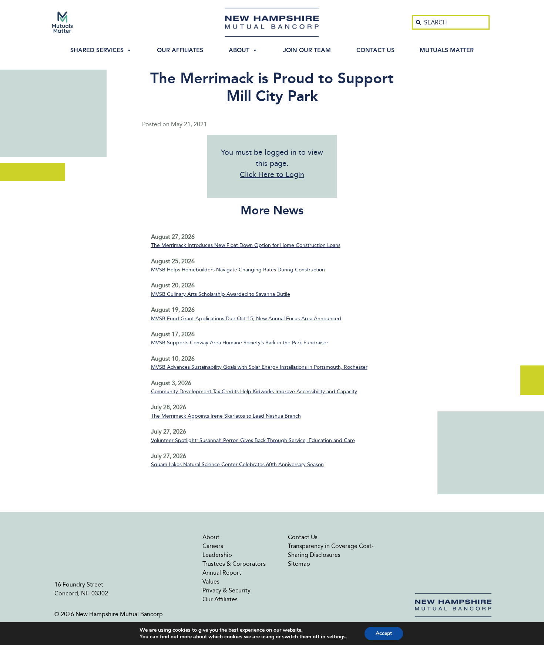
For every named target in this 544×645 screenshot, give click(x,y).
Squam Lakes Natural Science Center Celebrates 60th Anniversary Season (237, 464)
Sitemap (299, 563)
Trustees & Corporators (234, 563)
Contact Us (375, 50)
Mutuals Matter (447, 50)
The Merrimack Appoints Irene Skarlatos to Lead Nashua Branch (226, 416)
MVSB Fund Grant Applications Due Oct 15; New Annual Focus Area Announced (246, 318)
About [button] (239, 50)
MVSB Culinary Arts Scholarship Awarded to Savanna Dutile (220, 294)
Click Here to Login (272, 174)
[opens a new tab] (62, 22)
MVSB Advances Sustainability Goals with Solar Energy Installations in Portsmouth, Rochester (259, 367)
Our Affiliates (180, 50)
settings (336, 637)
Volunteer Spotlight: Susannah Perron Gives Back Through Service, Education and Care (253, 440)
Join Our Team (307, 50)
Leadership (217, 554)
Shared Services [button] (97, 50)
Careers (212, 545)
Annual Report (221, 572)
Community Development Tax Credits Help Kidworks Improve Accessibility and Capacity (254, 391)
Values (210, 581)
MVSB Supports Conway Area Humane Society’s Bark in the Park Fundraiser (239, 343)
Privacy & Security (226, 590)
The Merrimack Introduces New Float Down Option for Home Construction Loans (245, 245)
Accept (384, 633)
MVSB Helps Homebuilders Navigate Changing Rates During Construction (238, 270)
